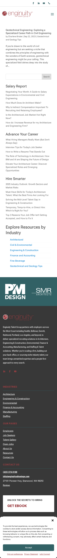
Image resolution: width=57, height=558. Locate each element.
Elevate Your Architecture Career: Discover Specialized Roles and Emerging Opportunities (26, 167)
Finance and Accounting (22, 255)
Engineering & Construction (24, 250)
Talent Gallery (9, 439)
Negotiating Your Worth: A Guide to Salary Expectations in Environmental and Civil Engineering (26, 95)
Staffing (6, 416)
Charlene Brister (15, 36)
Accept (28, 547)
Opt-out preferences (15, 554)
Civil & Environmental (21, 245)
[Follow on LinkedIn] (39, 3)
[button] (52, 520)
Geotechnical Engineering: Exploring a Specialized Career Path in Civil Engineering (28, 32)
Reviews (6, 485)
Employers (8, 431)
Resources (8, 453)
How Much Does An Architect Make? (23, 102)
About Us (7, 448)
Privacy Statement (31, 554)
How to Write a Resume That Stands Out (25, 151)
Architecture (9, 394)
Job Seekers (9, 435)
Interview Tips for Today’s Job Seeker (24, 147)
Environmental (10, 403)
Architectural (16, 239)
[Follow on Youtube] (44, 3)
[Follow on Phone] (49, 3)
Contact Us (8, 457)
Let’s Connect (45, 554)
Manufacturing (10, 412)
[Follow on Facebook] (33, 3)
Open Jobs (8, 444)
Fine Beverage (17, 260)
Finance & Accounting (13, 407)
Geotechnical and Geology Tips (26, 266)
